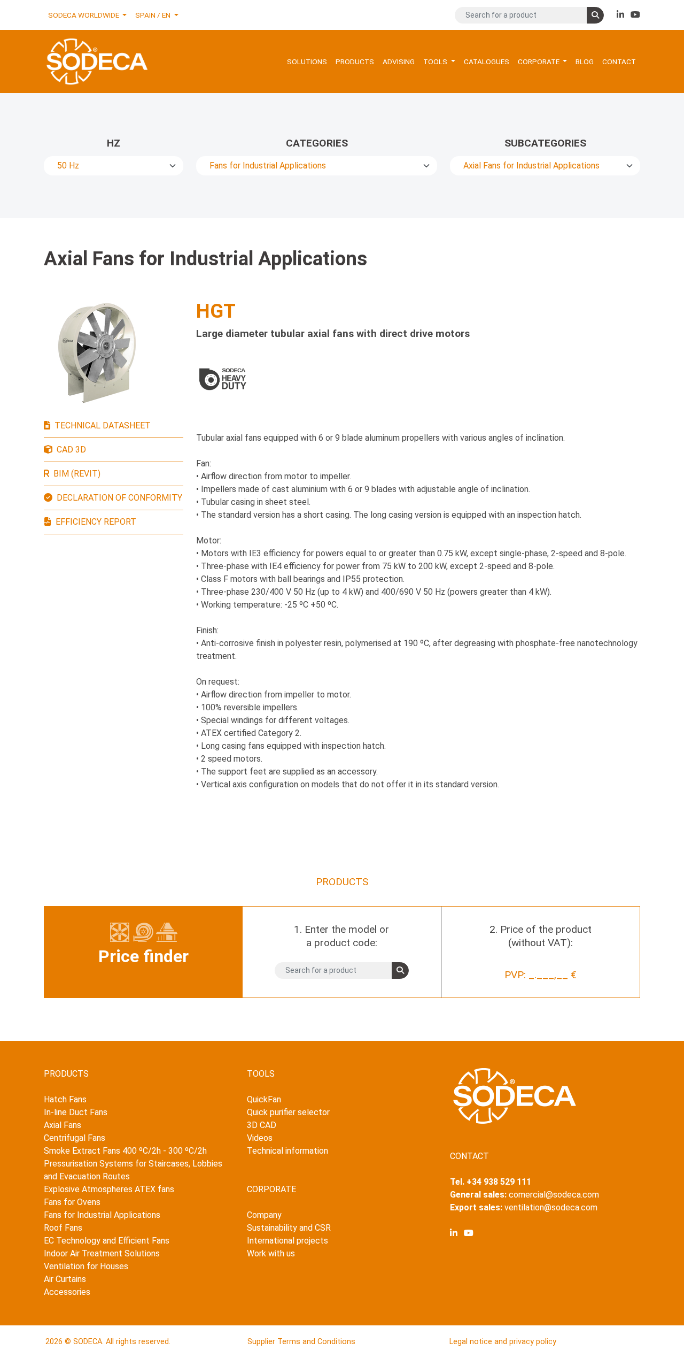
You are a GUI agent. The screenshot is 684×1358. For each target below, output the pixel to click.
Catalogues (486, 61)
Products (355, 61)
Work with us (271, 1253)
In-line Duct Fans (75, 1112)
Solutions (307, 61)
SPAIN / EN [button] (153, 15)
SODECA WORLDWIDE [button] (84, 15)
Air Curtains (65, 1279)
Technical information (287, 1151)
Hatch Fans (65, 1099)
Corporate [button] (539, 61)
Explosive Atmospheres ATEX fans (109, 1189)
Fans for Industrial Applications (102, 1215)
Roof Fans (63, 1228)
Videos (260, 1138)
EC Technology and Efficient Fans (106, 1241)
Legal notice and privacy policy (502, 1341)
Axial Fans (62, 1125)
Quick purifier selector (288, 1112)
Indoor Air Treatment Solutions (102, 1253)
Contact (619, 61)
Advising (399, 61)
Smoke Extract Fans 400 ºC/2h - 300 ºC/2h (125, 1151)
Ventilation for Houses (86, 1266)
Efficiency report (96, 522)
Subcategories (545, 143)
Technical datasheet (103, 425)
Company (264, 1215)
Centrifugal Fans (74, 1138)
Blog (585, 61)
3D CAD (261, 1125)
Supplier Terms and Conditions (301, 1341)
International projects (287, 1241)
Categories (317, 143)
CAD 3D (71, 449)
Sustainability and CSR (289, 1228)
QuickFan (264, 1099)
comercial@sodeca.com (554, 1195)
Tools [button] (436, 61)
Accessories (67, 1292)
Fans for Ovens (72, 1202)
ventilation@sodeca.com (550, 1207)
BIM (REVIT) (76, 474)
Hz (113, 143)
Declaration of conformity (119, 498)
